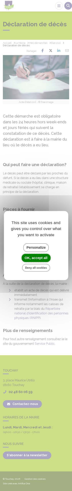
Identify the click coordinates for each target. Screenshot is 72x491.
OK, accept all (36, 258)
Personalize (36, 247)
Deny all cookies (36, 267)
